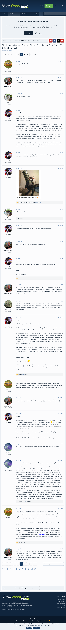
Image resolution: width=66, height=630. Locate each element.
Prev (5, 54)
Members (40, 14)
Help (41, 620)
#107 (61, 209)
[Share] (59, 61)
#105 (61, 152)
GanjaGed (5, 50)
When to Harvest (61, 603)
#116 (61, 413)
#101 (61, 61)
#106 (61, 168)
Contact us (18, 620)
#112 (61, 301)
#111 (62, 284)
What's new (27, 14)
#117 (61, 444)
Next (35, 54)
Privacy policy (35, 620)
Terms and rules (27, 620)
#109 (61, 241)
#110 (61, 258)
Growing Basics (61, 599)
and (23, 374)
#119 (61, 508)
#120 (61, 549)
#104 (61, 110)
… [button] (11, 54)
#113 (61, 317)
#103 (61, 93)
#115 (61, 397)
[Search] (63, 6)
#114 (61, 381)
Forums (14, 14)
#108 (61, 225)
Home (5, 14)
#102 (61, 77)
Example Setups (61, 607)
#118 (61, 460)
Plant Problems (61, 601)
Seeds (63, 605)
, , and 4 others (29, 202)
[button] (59, 6)
